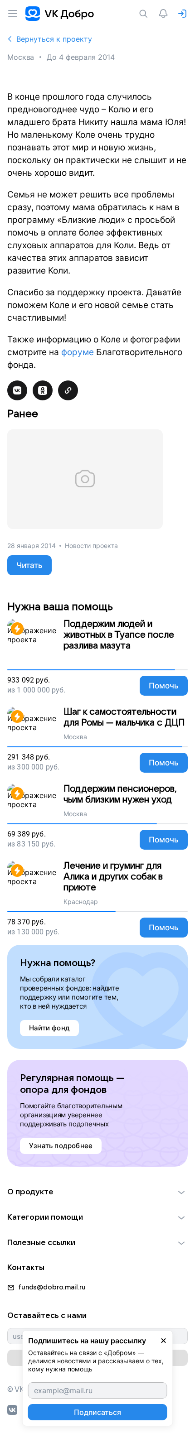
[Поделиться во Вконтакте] (17, 390)
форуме (77, 352)
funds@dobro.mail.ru (52, 1287)
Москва (20, 57)
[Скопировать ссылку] (68, 390)
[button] (97, 1192)
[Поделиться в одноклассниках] (43, 390)
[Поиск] (145, 13)
